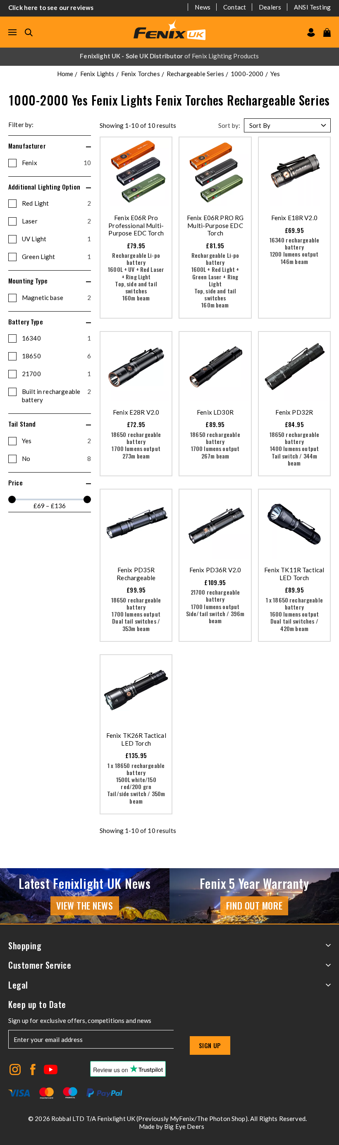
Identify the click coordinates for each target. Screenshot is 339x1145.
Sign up (210, 1045)
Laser (56, 221)
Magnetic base (56, 297)
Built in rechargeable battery (56, 395)
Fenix (56, 162)
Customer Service (39, 965)
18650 (56, 356)
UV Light (56, 238)
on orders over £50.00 (169, 56)
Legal (18, 985)
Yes (56, 440)
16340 (56, 338)
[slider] (12, 499)
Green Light (56, 256)
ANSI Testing (312, 7)
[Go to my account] (311, 32)
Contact (234, 7)
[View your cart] (327, 32)
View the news (84, 905)
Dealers (270, 7)
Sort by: (229, 125)
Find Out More (254, 905)
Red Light (56, 203)
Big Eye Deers (184, 1126)
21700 (56, 373)
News (202, 7)
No (56, 458)
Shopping (24, 946)
